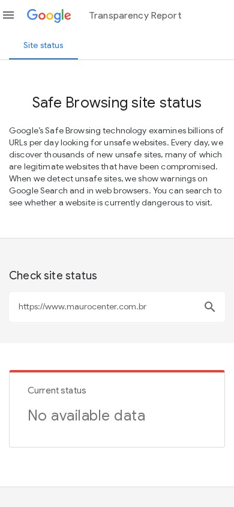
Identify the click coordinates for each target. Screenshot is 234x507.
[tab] (43, 45)
